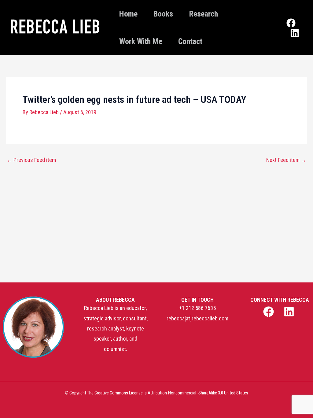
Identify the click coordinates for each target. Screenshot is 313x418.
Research (203, 13)
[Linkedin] (294, 33)
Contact (190, 41)
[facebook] (269, 311)
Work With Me (140, 41)
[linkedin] (290, 311)
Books (163, 13)
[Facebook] (291, 23)
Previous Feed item (31, 160)
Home (128, 13)
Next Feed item (286, 160)
